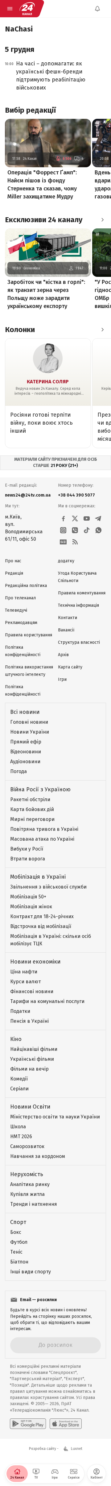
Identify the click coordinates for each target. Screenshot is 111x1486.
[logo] (27, 8)
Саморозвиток (27, 1146)
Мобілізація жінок (31, 906)
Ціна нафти (23, 972)
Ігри (62, 679)
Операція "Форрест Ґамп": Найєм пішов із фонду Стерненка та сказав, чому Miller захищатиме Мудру (42, 184)
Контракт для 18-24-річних (42, 916)
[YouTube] (86, 518)
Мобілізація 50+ (28, 897)
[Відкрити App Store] (66, 1423)
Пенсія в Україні (29, 1021)
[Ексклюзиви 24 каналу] (102, 219)
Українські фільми (32, 1059)
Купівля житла (27, 1194)
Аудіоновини (25, 761)
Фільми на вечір (29, 1069)
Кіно (16, 1039)
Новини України (29, 732)
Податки (20, 1011)
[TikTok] (86, 530)
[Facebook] (63, 518)
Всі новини (24, 712)
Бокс (15, 1232)
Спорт (18, 1222)
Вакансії (66, 630)
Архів (63, 654)
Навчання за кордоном (37, 1156)
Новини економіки (35, 961)
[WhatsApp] (98, 530)
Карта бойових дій (32, 809)
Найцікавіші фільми (33, 1049)
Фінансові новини (31, 991)
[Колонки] (102, 329)
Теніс (16, 1252)
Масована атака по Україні (42, 839)
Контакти (67, 617)
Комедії (19, 1079)
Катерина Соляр (48, 382)
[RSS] (75, 542)
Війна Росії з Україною (40, 789)
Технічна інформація (78, 605)
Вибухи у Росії (26, 849)
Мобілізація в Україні (38, 876)
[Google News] (63, 542)
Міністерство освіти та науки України (55, 1117)
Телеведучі (16, 610)
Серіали (19, 1089)
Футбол (18, 1242)
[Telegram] (98, 518)
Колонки (20, 329)
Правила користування (28, 635)
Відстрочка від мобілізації (40, 926)
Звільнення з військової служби (48, 887)
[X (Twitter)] (75, 518)
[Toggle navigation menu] (10, 9)
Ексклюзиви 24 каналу (43, 219)
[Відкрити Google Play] (28, 1423)
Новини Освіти (30, 1106)
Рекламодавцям (21, 622)
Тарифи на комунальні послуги (47, 1001)
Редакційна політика (26, 585)
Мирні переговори (32, 819)
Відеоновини (25, 752)
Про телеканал (20, 598)
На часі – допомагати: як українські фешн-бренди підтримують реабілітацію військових (50, 75)
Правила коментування (81, 593)
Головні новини (29, 722)
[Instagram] (63, 530)
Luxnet (76, 1448)
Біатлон (19, 1262)
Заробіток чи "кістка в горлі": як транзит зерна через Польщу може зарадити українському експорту (46, 294)
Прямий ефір (25, 742)
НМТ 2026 (21, 1136)
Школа (18, 1127)
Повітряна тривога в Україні (44, 829)
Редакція (14, 573)
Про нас (13, 561)
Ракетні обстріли (30, 799)
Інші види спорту (30, 1272)
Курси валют (25, 981)
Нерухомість (26, 1174)
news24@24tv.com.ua (28, 495)
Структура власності (79, 642)
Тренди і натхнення (33, 1204)
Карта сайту (70, 667)
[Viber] (75, 530)
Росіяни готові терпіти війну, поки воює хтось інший (41, 422)
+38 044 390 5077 (76, 495)
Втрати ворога (27, 859)
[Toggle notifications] (97, 9)
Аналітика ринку (30, 1184)
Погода (18, 771)
